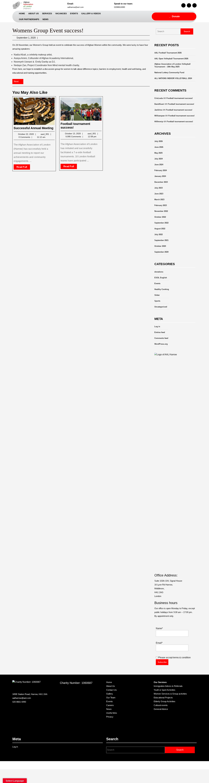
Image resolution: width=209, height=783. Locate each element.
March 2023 (159, 199)
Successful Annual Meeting (33, 128)
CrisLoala (158, 98)
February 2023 (160, 205)
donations (158, 272)
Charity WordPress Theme (95, 765)
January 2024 (160, 176)
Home (22, 13)
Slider (157, 295)
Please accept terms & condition (174, 657)
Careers (110, 705)
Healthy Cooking (161, 289)
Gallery (109, 694)
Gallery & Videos (91, 13)
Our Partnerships (29, 19)
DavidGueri (159, 104)
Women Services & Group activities (170, 694)
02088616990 (119, 7)
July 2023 (158, 188)
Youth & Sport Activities (164, 690)
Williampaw (159, 116)
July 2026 (158, 141)
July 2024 (158, 159)
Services (47, 13)
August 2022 (159, 229)
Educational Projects (163, 697)
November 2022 (161, 211)
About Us (33, 13)
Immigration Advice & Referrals (168, 686)
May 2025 (158, 153)
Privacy (109, 717)
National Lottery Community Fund (169, 72)
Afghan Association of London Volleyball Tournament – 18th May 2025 (172, 65)
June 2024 (158, 165)
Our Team (110, 697)
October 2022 (160, 217)
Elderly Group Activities (164, 701)
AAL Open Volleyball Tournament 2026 (171, 59)
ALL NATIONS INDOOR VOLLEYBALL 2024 (173, 78)
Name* (159, 628)
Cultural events (161, 705)
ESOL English (160, 278)
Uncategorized (160, 307)
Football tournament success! (179, 98)
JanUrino (158, 110)
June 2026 (158, 147)
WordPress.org (161, 344)
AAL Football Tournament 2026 (168, 53)
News (45, 19)
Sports (157, 301)
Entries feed (159, 332)
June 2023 (158, 194)
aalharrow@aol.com (75, 7)
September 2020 (161, 252)
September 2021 (161, 240)
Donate (176, 16)
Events (74, 13)
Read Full (23, 168)
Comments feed (161, 338)
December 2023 (161, 182)
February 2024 (160, 170)
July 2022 (158, 234)
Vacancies (61, 13)
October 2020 (160, 246)
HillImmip (158, 121)
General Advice (161, 709)
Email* (159, 643)
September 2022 (161, 223)
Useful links (111, 713)
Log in (157, 326)
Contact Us (111, 690)
